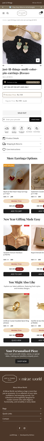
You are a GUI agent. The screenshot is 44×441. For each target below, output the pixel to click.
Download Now (31, 82)
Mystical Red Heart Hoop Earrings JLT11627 (15, 193)
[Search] (8, 13)
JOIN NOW (19, 206)
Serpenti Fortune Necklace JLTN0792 (12, 254)
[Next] (40, 65)
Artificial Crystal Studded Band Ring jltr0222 (16, 322)
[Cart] (40, 13)
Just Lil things (7, 3)
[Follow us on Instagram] (24, 428)
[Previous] (3, 65)
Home (5, 20)
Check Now (35, 120)
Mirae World (36, 3)
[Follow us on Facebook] (19, 428)
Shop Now (22, 361)
